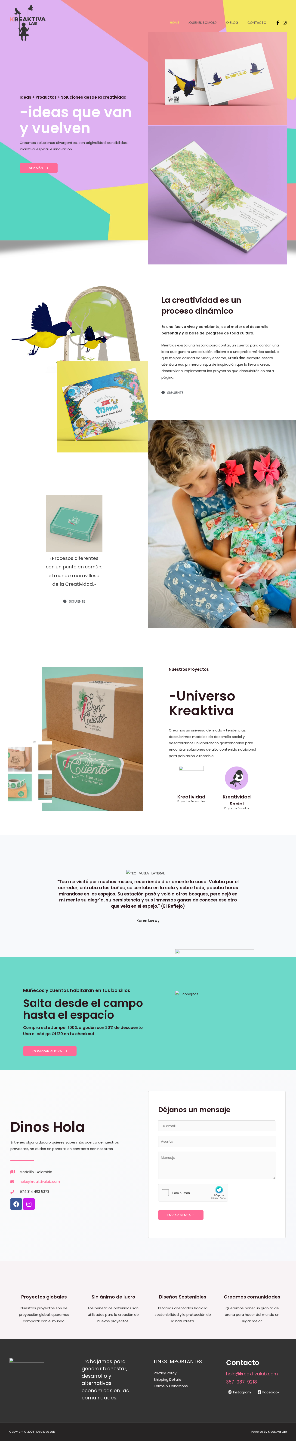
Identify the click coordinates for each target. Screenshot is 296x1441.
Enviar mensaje (180, 1215)
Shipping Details (167, 1379)
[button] (39, 168)
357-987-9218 (241, 1382)
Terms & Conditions (171, 1385)
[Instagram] (285, 23)
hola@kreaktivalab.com (252, 1374)
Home (174, 22)
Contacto (256, 22)
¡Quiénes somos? (202, 22)
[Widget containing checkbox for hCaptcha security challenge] (193, 1192)
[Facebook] (278, 23)
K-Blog (232, 22)
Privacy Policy (165, 1373)
